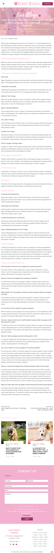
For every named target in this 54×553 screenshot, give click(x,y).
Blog (9, 29)
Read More (9, 456)
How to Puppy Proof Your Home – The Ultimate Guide (13, 409)
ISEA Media (40, 552)
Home (4, 29)
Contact (48, 4)
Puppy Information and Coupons (26, 506)
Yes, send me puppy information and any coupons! (27, 509)
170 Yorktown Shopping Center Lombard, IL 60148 (14, 537)
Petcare (15, 38)
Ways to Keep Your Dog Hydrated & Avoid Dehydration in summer (13, 450)
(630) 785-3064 (14, 541)
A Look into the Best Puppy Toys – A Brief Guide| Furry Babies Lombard (42, 409)
